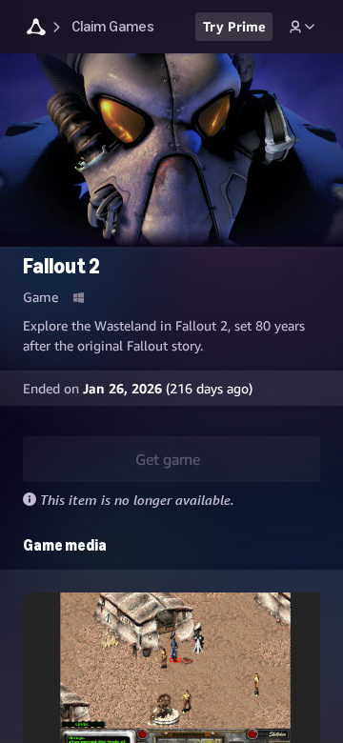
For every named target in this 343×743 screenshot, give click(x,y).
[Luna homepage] (36, 29)
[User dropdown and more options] (302, 26)
